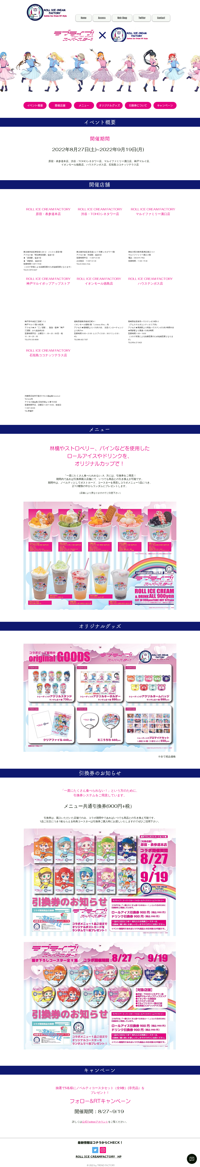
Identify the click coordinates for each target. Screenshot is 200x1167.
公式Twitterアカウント (95, 1121)
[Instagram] (103, 1150)
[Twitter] (95, 1150)
